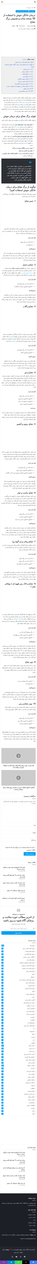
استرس (25, 143)
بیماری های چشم (30, 971)
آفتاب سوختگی (17, 619)
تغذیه (34, 1220)
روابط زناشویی (31, 1079)
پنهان (24, 59)
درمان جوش (12, 341)
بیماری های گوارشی (30, 954)
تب (34, 1028)
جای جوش (24, 102)
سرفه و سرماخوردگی (29, 1002)
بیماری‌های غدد (31, 1022)
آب (26, 245)
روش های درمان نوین (29, 1025)
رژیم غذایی (32, 1051)
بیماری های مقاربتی (30, 988)
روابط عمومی (31, 1091)
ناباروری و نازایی (30, 1014)
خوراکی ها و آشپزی (30, 1057)
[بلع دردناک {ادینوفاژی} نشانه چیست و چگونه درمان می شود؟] (31, 869)
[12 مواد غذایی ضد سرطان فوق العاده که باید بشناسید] (31, 1170)
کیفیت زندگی (31, 1099)
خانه (33, 7)
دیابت (33, 997)
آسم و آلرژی (31, 985)
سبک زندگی (32, 1045)
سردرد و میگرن (31, 1005)
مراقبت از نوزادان (30, 1082)
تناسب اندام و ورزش (29, 1054)
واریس (33, 1037)
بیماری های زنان (31, 960)
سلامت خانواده (31, 1065)
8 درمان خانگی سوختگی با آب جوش (16, 890)
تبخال (33, 1034)
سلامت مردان (32, 1225)
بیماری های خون (31, 1011)
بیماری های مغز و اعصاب (28, 968)
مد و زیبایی (32, 1048)
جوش (30, 102)
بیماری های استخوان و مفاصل (27, 962)
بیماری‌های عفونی (30, 994)
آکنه (19, 102)
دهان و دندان (31, 1062)
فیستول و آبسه (31, 1008)
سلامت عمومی (32, 1214)
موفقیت (33, 1088)
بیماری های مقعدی (30, 951)
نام (34, 825)
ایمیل (34, 832)
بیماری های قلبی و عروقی (28, 965)
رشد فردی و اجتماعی (29, 1094)
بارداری (33, 1068)
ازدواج (33, 1085)
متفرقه (33, 1108)
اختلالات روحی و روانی (29, 957)
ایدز (34, 1040)
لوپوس (33, 1042)
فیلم (33, 1113)
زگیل (33, 991)
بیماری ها (29, 7)
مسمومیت (32, 1031)
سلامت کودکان (32, 1222)
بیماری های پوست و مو (22, 11)
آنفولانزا (33, 1020)
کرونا (33, 974)
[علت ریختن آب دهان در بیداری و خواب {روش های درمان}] (31, 885)
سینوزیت (32, 1017)
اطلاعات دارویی (31, 1105)
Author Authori (30, 26)
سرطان (33, 977)
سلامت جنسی (31, 1077)
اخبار (33, 1111)
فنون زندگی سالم (30, 1060)
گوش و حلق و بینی (30, 1000)
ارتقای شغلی (31, 1097)
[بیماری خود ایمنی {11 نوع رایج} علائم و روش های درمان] (31, 877)
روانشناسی (32, 1102)
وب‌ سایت (33, 840)
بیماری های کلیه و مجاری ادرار (27, 980)
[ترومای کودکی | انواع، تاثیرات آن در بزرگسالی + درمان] (31, 900)
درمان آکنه (17, 127)
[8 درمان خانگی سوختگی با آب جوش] (31, 893)
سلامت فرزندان (31, 1071)
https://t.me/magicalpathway (28, 1238)
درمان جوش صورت (27, 273)
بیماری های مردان (30, 982)
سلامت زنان (31, 1074)
